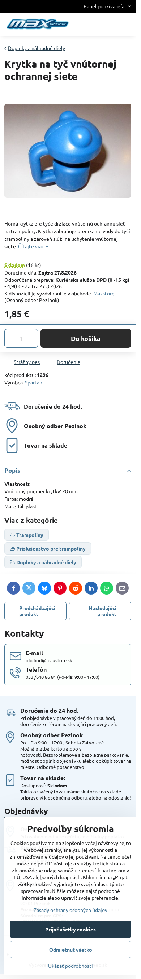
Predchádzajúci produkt (37, 611)
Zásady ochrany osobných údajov (70, 910)
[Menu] (127, 24)
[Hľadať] (92, 24)
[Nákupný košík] (109, 24)
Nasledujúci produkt (102, 611)
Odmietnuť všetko (70, 949)
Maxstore (104, 293)
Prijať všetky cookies (70, 929)
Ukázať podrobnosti (70, 965)
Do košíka (86, 338)
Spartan (33, 382)
